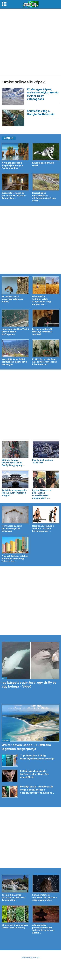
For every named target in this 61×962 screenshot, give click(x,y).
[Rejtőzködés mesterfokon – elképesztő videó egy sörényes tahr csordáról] (46, 182)
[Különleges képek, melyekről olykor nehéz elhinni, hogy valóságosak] (13, 96)
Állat (4, 678)
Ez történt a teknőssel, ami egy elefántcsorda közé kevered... (44, 362)
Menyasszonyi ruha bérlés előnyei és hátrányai (12, 528)
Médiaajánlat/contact (30, 957)
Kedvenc (5, 740)
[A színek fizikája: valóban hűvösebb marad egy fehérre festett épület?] (15, 545)
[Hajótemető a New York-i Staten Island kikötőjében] (15, 318)
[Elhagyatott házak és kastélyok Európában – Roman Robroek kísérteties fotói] (15, 182)
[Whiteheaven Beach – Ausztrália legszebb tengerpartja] (30, 723)
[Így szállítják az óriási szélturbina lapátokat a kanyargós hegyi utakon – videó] (15, 348)
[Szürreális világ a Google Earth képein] (13, 118)
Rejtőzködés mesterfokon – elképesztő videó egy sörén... (44, 197)
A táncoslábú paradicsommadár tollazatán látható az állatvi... (43, 929)
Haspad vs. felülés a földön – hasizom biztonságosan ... (43, 528)
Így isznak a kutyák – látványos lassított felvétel (43, 332)
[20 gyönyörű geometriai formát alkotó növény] (15, 914)
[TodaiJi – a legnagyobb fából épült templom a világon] (15, 479)
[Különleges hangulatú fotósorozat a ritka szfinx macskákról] (10, 776)
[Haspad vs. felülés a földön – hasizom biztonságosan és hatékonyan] (46, 515)
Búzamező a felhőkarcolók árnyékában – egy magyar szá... (41, 300)
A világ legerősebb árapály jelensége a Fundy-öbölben (12, 165)
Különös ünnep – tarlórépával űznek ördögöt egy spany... (13, 463)
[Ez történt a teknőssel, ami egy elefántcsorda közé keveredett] (46, 348)
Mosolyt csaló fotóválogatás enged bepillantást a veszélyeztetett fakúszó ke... (37, 789)
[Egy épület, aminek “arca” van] (46, 449)
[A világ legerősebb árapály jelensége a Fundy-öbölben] (15, 152)
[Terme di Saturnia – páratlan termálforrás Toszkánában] (15, 884)
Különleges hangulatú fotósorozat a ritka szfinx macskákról (34, 774)
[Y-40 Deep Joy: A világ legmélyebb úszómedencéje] (10, 760)
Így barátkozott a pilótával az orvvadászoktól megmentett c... (41, 494)
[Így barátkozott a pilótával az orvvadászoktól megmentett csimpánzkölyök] (46, 479)
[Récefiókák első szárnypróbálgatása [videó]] (15, 285)
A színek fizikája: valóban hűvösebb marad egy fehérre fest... (15, 558)
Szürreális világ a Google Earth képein (40, 112)
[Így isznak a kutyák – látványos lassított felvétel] (46, 318)
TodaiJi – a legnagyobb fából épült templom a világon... (14, 493)
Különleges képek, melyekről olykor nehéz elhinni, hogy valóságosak (43, 94)
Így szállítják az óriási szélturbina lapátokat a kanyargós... (14, 362)
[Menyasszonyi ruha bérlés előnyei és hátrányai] (15, 515)
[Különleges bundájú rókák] (46, 152)
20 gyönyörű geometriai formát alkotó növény (15, 926)
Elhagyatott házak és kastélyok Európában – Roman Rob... (14, 195)
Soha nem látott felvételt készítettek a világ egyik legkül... (44, 897)
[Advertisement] (30, 42)
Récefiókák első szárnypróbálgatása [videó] (12, 299)
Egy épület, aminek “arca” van (42, 461)
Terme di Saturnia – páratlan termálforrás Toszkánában (14, 897)
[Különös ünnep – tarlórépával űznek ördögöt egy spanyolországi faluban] (15, 449)
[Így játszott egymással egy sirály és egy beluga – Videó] (30, 660)
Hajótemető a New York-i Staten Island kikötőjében (15, 332)
